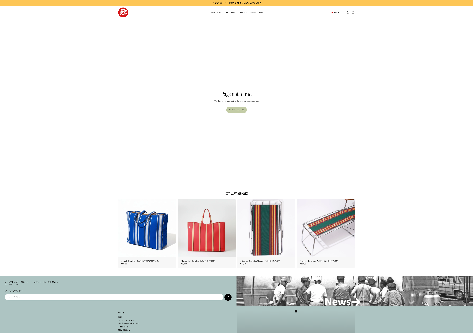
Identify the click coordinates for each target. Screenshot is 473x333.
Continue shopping (236, 110)
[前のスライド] (122, 228)
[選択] (172, 253)
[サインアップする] (228, 297)
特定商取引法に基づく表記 (128, 323)
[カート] (353, 12)
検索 (120, 317)
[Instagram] (296, 311)
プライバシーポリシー (126, 320)
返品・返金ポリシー (126, 330)
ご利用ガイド (123, 326)
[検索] (342, 12)
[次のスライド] (172, 228)
